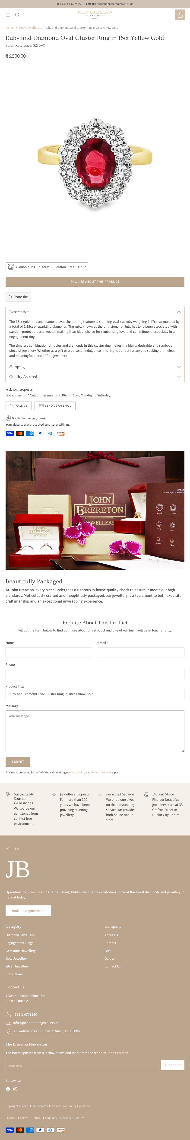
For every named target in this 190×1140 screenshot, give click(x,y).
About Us (111, 935)
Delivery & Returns (72, 1118)
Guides (109, 958)
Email (103, 643)
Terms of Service (101, 772)
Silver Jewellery (17, 966)
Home (10, 27)
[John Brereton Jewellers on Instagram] (15, 1089)
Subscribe (173, 1065)
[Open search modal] (17, 14)
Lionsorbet (84, 1106)
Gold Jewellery (17, 958)
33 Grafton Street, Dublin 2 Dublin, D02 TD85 (46, 1031)
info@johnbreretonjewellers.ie (35, 1023)
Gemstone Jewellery (21, 951)
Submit (18, 761)
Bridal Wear (14, 974)
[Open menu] (8, 14)
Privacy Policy (76, 772)
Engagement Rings (19, 943)
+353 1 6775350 (25, 1014)
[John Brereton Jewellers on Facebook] (8, 1089)
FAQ (107, 951)
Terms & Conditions (44, 1118)
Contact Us (112, 966)
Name (10, 643)
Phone (10, 664)
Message (12, 706)
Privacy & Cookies (17, 1118)
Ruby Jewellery (29, 27)
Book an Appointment (28, 911)
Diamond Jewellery (20, 935)
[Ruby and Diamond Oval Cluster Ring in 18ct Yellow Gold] (95, 160)
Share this (21, 297)
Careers (110, 943)
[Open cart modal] (180, 14)
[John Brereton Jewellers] (95, 15)
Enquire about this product (95, 281)
